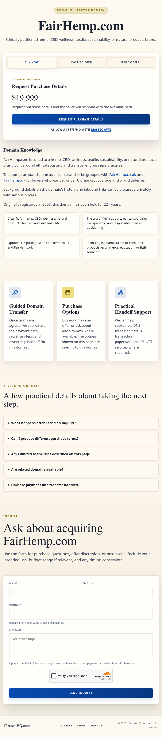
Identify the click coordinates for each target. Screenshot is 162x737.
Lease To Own (101, 129)
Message (15, 630)
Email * (88, 583)
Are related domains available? (37, 469)
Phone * (15, 604)
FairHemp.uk (14, 180)
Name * (14, 583)
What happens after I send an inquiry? (43, 423)
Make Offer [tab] (130, 62)
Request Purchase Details (81, 119)
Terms (81, 725)
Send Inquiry (81, 693)
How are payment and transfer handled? (45, 485)
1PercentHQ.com (16, 725)
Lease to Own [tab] (81, 62)
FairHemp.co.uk (122, 174)
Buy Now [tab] (31, 62)
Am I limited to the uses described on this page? (51, 454)
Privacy (96, 725)
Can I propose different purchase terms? (45, 438)
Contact (66, 725)
